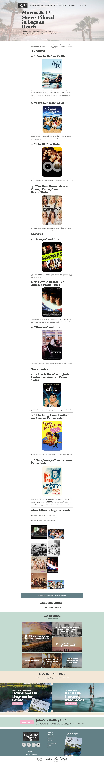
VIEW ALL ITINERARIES (71, 703)
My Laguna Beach (62, 595)
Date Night (40, 595)
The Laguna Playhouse (57, 499)
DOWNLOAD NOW (17, 703)
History (56, 595)
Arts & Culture (46, 595)
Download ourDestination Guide (73, 734)
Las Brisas (56, 228)
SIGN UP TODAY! (27, 722)
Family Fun (52, 595)
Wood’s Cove (49, 501)
